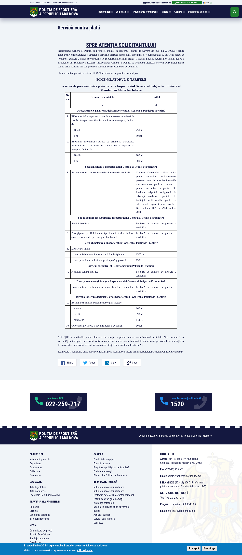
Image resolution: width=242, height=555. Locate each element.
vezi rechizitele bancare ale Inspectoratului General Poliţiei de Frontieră (145, 351)
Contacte (98, 522)
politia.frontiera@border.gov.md (158, 3)
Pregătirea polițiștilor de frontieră (111, 467)
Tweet (92, 362)
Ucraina (34, 510)
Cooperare (35, 475)
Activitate (35, 471)
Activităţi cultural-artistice (84, 271)
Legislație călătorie (40, 514)
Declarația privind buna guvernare (112, 506)
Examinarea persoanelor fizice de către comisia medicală (100, 172)
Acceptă (194, 548)
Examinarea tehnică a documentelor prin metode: (96, 302)
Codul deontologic (103, 471)
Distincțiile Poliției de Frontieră (110, 475)
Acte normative (38, 491)
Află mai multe (85, 550)
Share (69, 362)
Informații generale (40, 459)
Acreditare (35, 542)
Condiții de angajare (104, 459)
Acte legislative (38, 487)
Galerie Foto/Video (40, 534)
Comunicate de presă (41, 530)
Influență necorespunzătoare (109, 487)
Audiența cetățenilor (104, 503)
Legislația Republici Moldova (45, 495)
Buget (97, 510)
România (34, 506)
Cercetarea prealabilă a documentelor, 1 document (97, 325)
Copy (134, 362)
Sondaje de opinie (39, 538)
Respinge (209, 548)
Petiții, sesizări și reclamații (108, 499)
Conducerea (36, 467)
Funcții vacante (102, 463)
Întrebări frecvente (39, 518)
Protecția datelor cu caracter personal (114, 495)
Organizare (35, 463)
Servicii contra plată (104, 518)
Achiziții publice (102, 514)
